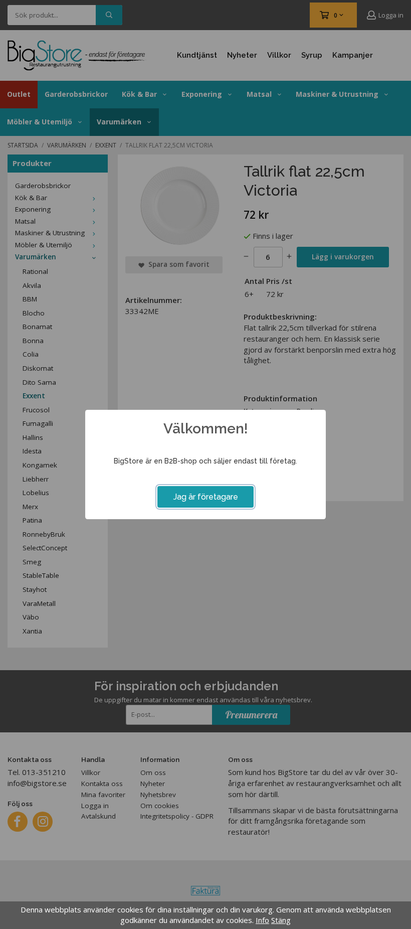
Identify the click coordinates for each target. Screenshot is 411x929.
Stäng (281, 920)
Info (262, 920)
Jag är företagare (205, 497)
